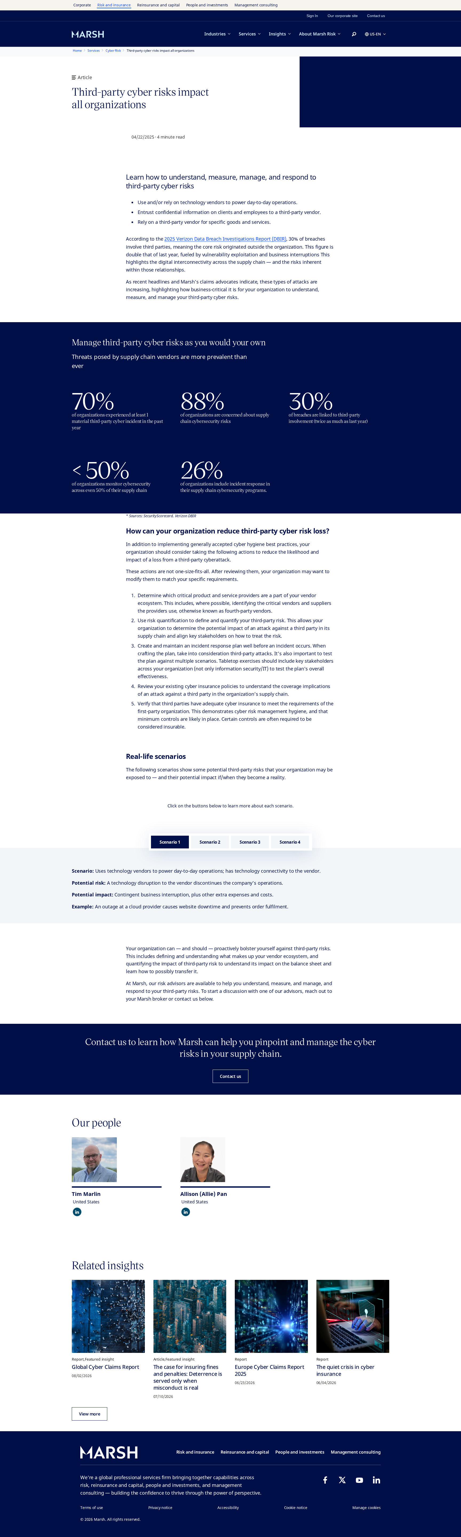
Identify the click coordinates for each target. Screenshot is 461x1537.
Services (247, 34)
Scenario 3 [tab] (250, 842)
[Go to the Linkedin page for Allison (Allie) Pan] (185, 1212)
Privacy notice (160, 1507)
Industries (215, 34)
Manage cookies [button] (366, 1507)
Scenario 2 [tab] (210, 842)
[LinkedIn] (376, 1480)
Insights (277, 34)
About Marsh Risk (317, 34)
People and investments (207, 4)
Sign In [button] (312, 16)
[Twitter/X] (342, 1480)
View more (89, 1414)
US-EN (375, 34)
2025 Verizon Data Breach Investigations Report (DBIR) (225, 239)
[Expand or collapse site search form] (354, 34)
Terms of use (91, 1507)
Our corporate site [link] (342, 16)
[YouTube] (359, 1480)
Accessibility (228, 1507)
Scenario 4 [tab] (290, 842)
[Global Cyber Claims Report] (108, 1316)
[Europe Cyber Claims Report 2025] (271, 1316)
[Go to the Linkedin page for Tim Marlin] (77, 1212)
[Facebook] (325, 1480)
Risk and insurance (114, 4)
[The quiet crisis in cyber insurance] (353, 1316)
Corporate (82, 4)
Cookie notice (295, 1507)
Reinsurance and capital (158, 4)
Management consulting (256, 4)
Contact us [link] (376, 16)
